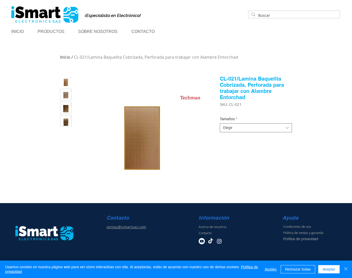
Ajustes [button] (270, 269)
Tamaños (228, 119)
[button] (55, 32)
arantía (318, 233)
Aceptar (329, 269)
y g (311, 233)
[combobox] (256, 127)
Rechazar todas (298, 269)
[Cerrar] (346, 269)
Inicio (65, 57)
